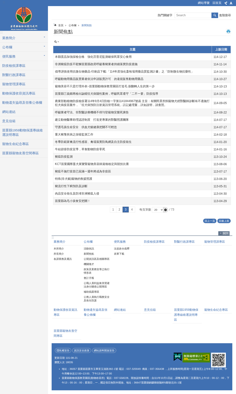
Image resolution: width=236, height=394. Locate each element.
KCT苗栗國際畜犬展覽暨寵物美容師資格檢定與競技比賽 (92, 164)
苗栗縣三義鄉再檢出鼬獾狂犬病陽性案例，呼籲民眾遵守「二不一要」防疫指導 (106, 93)
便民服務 (120, 241)
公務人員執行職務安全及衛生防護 (97, 298)
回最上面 (224, 220)
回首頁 (217, 2)
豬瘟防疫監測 (64, 156)
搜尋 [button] (214, 15)
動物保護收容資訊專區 (18, 93)
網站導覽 (204, 2)
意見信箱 (8, 121)
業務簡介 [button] (8, 38)
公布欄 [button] (7, 47)
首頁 (60, 25)
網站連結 (8, 112)
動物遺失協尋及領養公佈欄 (22, 102)
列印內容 (228, 31)
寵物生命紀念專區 (15, 144)
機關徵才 (89, 264)
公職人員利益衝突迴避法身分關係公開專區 (97, 285)
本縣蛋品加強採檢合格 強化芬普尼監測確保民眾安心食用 (93, 56)
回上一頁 (210, 220)
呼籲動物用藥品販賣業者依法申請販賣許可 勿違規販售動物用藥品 (99, 78)
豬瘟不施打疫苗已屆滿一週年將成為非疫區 (83, 171)
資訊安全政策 (81, 350)
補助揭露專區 (91, 291)
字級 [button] (231, 3)
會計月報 (89, 277)
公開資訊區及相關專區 (97, 258)
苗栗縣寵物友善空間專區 (20, 153)
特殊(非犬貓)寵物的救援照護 (73, 178)
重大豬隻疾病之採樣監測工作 (74, 134)
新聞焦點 (86, 25)
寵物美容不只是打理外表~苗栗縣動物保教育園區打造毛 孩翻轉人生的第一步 (105, 86)
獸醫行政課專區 (13, 75)
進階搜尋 (225, 15)
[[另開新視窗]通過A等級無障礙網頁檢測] (196, 357)
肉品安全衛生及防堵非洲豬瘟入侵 (77, 193)
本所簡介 (59, 248)
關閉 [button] (226, 233)
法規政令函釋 (121, 248)
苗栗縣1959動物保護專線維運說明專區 (22, 132)
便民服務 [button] (8, 56)
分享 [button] (226, 3)
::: (4, 2)
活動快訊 (89, 248)
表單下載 (119, 253)
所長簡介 (59, 253)
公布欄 (72, 25)
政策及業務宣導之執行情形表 (97, 271)
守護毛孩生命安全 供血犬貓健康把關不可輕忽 (86, 127)
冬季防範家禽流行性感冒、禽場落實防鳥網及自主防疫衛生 (93, 141)
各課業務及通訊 (63, 258)
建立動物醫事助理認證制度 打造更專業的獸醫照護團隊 (92, 119)
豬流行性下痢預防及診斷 (71, 186)
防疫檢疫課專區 (13, 66)
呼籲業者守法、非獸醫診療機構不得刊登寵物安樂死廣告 (92, 112)
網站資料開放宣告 (104, 350)
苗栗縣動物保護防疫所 (24, 18)
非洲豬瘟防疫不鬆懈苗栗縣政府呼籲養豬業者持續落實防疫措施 (96, 64)
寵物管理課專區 (13, 84)
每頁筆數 (145, 209)
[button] (165, 210)
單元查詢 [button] (56, 42)
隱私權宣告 (63, 350)
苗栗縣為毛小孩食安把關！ (72, 200)
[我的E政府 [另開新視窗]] (178, 357)
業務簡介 (59, 241)
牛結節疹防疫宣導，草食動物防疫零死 (80, 149)
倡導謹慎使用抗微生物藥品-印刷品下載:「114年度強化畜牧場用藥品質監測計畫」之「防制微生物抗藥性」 (124, 71)
